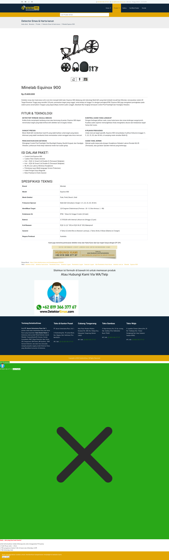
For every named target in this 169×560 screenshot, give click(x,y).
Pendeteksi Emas (54, 264)
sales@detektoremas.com (118, 2)
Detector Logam (89, 264)
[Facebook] (22, 2)
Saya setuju (5, 557)
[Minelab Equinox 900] (80, 53)
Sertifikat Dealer (134, 8)
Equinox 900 (134, 264)
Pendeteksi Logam (77, 264)
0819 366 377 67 (90, 339)
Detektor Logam (66, 264)
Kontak (144, 8)
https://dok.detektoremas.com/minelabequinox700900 (47, 262)
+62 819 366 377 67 (103, 2)
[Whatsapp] (28, 2)
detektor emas (30, 264)
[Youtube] (25, 2)
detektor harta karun (42, 264)
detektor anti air (118, 264)
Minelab (126, 264)
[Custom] (32, 2)
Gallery (124, 8)
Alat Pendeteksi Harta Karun (103, 264)
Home (107, 8)
